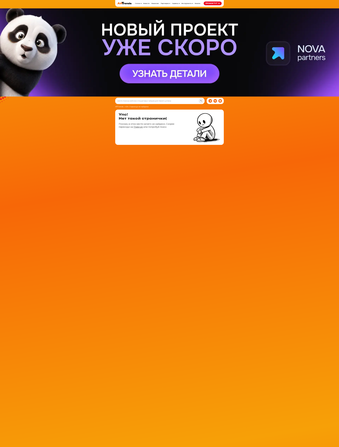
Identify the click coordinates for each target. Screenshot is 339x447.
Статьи (137, 3)
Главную (138, 127)
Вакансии (155, 3)
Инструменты (187, 3)
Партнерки (165, 3)
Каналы (197, 3)
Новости (146, 3)
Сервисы (175, 3)
